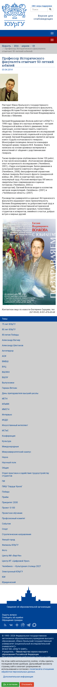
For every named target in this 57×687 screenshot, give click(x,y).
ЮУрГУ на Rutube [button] (23, 625)
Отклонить (26, 684)
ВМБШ (5, 361)
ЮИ (3, 577)
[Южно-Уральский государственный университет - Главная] (14, 15)
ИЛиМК (5, 404)
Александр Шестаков (12, 345)
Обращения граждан (12, 620)
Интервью (7, 414)
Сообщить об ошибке (12, 617)
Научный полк (9, 462)
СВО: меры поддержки (42, 6)
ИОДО (5, 420)
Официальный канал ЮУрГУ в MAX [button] (34, 625)
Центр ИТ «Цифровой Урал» (16, 561)
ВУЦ (4, 366)
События (6, 523)
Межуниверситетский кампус (16, 452)
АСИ (4, 356)
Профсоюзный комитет (13, 518)
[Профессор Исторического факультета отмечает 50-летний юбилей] (28, 87)
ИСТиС (5, 430)
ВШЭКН (6, 372)
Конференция (8, 436)
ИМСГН (5, 409)
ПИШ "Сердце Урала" (12, 486)
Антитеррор (8, 350)
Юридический (9, 582)
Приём (5, 497)
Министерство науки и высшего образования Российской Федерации (25, 653)
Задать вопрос (9, 615)
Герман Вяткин (9, 388)
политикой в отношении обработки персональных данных (27, 670)
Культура (6, 441)
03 (33, 45)
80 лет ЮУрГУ (9, 329)
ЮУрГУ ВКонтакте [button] (11, 625)
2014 (16, 45)
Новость (6, 45)
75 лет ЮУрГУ (9, 324)
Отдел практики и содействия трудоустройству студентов (25, 474)
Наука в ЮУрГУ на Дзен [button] (17, 625)
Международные (10, 446)
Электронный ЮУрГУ (12, 571)
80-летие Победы (10, 335)
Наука (5, 457)
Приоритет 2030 (10, 502)
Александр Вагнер (11, 340)
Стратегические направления (16, 534)
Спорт (5, 529)
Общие (5, 468)
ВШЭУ (5, 377)
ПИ (3, 481)
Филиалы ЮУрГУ (10, 545)
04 (6, 69)
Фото (4, 550)
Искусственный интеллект (15, 425)
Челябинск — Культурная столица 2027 (21, 566)
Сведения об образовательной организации (28, 607)
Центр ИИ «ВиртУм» (12, 555)
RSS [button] (5, 625)
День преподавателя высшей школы (20, 393)
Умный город (8, 539)
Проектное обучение (12, 513)
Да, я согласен (10, 684)
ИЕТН (4, 398)
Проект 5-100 (8, 507)
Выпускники (8, 382)
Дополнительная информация (18, 676)
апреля (25, 45)
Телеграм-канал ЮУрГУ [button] (28, 625)
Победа (5, 492)
